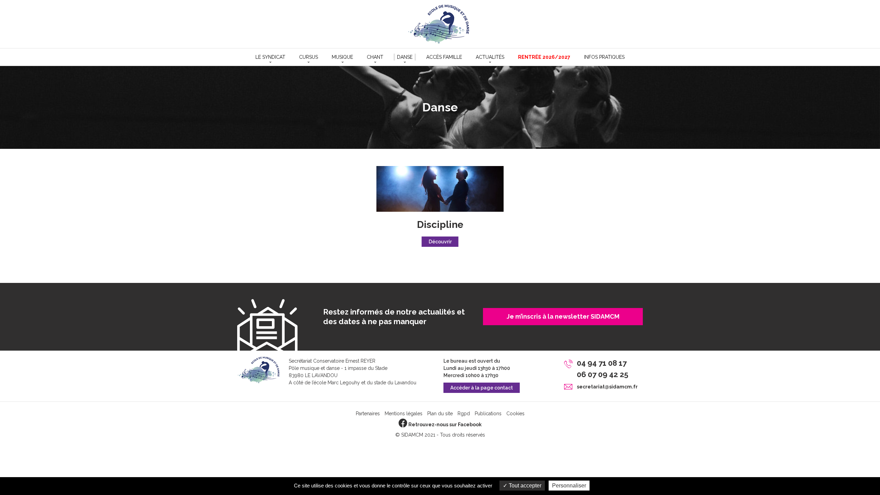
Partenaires (368, 413)
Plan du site (440, 413)
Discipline (440, 224)
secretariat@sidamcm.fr (607, 386)
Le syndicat (270, 57)
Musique (342, 57)
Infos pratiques (604, 57)
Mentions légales (403, 413)
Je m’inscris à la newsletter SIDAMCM (563, 316)
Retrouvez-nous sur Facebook (444, 424)
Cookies (515, 413)
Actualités (490, 57)
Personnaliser (569, 485)
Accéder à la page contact (481, 387)
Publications (488, 413)
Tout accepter (524, 485)
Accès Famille (444, 57)
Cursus (308, 57)
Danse (404, 57)
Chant (375, 57)
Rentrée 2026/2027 (544, 57)
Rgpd (464, 413)
